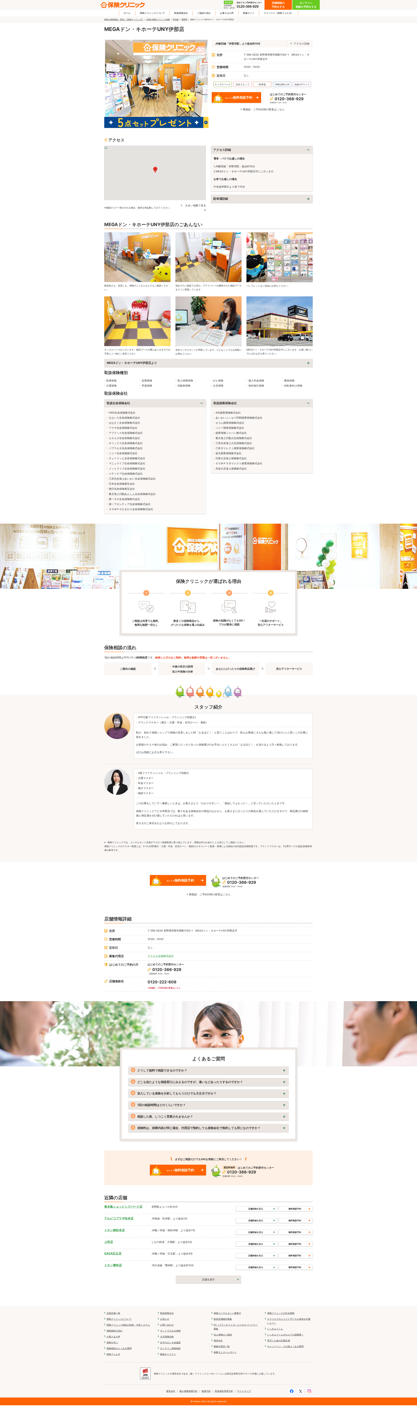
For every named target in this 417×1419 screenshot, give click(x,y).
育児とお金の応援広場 (278, 1340)
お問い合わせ (167, 1324)
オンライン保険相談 (170, 1348)
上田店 (108, 1242)
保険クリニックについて (152, 13)
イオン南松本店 (114, 1230)
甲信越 (176, 19)
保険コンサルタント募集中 (227, 1313)
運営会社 (218, 1340)
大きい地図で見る (195, 205)
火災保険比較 (167, 1336)
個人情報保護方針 (188, 1391)
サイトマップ (244, 1391)
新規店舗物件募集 (223, 1319)
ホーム (127, 13)
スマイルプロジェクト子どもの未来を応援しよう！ (288, 1321)
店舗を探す (208, 1279)
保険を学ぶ (112, 1342)
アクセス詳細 (301, 43)
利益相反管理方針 (224, 1391)
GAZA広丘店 (113, 1253)
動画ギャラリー (168, 1354)
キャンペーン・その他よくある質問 (285, 1346)
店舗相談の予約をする (278, 4)
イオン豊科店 (113, 1265)
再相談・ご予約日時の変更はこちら (263, 109)
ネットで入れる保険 (170, 1330)
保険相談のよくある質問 (119, 1348)
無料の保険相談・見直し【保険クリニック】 (123, 19)
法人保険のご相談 (223, 1334)
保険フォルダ (113, 1354)
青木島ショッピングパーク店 (123, 1206)
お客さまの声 (227, 13)
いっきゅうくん (275, 1328)
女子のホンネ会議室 (170, 1342)
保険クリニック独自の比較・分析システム (128, 1324)
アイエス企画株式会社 (161, 955)
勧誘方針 (206, 1391)
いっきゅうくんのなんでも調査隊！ (285, 1334)
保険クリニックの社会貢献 (281, 1313)
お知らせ (164, 1319)
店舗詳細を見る (255, 1208)
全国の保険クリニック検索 (158, 19)
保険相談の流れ (114, 1330)
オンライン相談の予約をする (306, 4)
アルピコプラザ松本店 (119, 1218)
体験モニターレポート (225, 1352)
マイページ (278, 13)
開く (262, 199)
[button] (155, 170)
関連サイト (248, 13)
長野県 (184, 19)
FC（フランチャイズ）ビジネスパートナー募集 (236, 1326)
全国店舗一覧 (113, 1313)
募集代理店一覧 (222, 1346)
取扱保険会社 (181, 13)
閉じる (262, 150)
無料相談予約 (294, 1208)
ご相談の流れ (204, 13)
